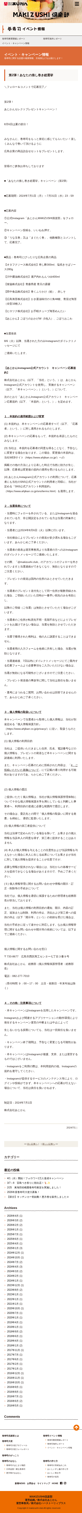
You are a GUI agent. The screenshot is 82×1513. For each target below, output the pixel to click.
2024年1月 (13, 1280)
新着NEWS (20, 1483)
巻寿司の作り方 (50, 1461)
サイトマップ (43, 1483)
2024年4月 (13, 1266)
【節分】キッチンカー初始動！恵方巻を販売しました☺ (38, 1196)
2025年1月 (13, 1248)
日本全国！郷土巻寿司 (15, 1469)
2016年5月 (13, 1405)
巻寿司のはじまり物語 (15, 1465)
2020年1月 (13, 1317)
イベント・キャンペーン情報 (15, 43)
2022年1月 (13, 1299)
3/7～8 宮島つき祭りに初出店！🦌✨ (28, 1182)
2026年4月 (13, 1215)
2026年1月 (13, 1229)
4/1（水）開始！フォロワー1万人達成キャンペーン (35, 1178)
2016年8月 (13, 1391)
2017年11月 (13, 1350)
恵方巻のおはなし (14, 1473)
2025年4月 (13, 1243)
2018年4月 (13, 1340)
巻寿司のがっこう (10, 1455)
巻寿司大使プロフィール (16, 1445)
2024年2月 (13, 1275)
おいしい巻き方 (54, 1473)
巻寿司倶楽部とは (10, 1436)
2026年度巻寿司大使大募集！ (23, 1192)
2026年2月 (13, 1225)
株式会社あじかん (16, 4)
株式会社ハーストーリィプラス (48, 1503)
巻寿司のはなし (9, 1461)
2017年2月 (13, 1363)
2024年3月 (13, 1271)
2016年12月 (13, 1373)
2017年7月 (13, 1354)
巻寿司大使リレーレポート (17, 1449)
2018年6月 (13, 1336)
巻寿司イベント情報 (52, 1436)
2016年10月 (13, 1382)
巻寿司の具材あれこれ (56, 1465)
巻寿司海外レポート (52, 38)
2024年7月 (13, 1262)
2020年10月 (13, 1308)
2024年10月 (13, 1257)
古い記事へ (32, 1144)
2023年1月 (13, 1294)
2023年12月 (13, 1285)
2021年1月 (13, 1303)
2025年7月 (13, 1234)
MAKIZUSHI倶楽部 (41, 1496)
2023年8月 (13, 1289)
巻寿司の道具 (53, 1477)
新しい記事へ (48, 1144)
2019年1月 (13, 1327)
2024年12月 (13, 1252)
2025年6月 (13, 1238)
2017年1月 (13, 1368)
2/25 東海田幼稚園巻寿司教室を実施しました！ (34, 1187)
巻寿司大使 (7, 1441)
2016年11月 (13, 1377)
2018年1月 (13, 1345)
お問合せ (31, 1483)
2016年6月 (13, 1401)
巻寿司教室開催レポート (13, 38)
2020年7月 (13, 1313)
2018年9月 (13, 1331)
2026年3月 (13, 1220)
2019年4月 (13, 1322)
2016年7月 (13, 1396)
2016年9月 (13, 1387)
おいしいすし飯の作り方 (57, 1469)
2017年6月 (13, 1359)
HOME (55, 1483)
